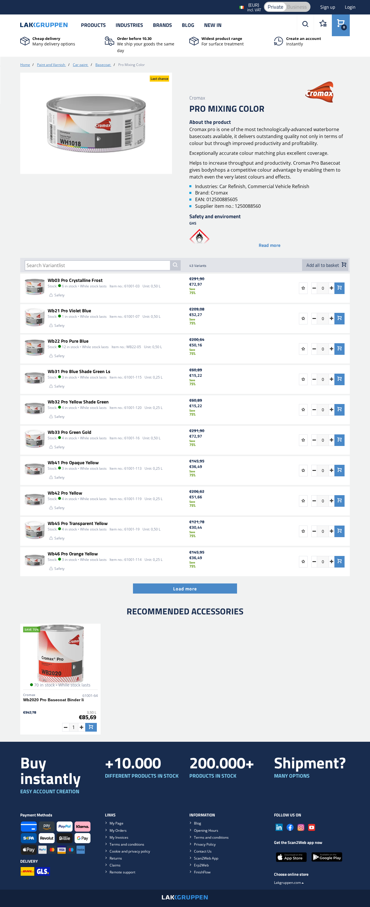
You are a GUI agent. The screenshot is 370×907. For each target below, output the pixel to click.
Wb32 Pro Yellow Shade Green (78, 401)
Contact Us (203, 851)
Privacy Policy (205, 844)
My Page (116, 823)
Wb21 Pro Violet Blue (69, 310)
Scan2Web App (206, 858)
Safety (59, 295)
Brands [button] (162, 25)
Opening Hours (206, 830)
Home (25, 64)
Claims (115, 865)
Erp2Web (201, 865)
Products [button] (93, 25)
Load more (185, 588)
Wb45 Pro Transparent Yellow (78, 523)
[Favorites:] (323, 25)
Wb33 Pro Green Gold (69, 432)
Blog (188, 25)
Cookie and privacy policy (130, 851)
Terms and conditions (127, 844)
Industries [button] (129, 25)
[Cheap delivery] (24, 40)
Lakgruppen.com (287, 882)
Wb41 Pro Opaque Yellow (73, 462)
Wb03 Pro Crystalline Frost (75, 280)
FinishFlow (202, 872)
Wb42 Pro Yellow (65, 492)
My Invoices (119, 837)
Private (275, 7)
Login (350, 6)
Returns (116, 858)
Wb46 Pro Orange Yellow (73, 553)
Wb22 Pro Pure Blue (68, 340)
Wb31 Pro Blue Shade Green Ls (79, 371)
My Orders (118, 830)
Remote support (122, 872)
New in (212, 25)
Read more (269, 245)
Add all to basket (323, 265)
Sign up (328, 6)
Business (297, 7)
